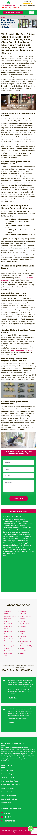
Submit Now (18, 498)
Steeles (6, 648)
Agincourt (7, 611)
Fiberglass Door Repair (9, 795)
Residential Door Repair (10, 781)
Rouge (22, 639)
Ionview (22, 629)
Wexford (22, 653)
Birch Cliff (23, 614)
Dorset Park (8, 624)
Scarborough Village (26, 646)
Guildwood (23, 626)
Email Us (8, 817)
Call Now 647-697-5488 (13, 12)
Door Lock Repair (7, 774)
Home (3, 16)
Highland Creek (9, 629)
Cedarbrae (7, 619)
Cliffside (22, 621)
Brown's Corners (25, 616)
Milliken (22, 634)
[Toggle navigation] (31, 12)
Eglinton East (24, 624)
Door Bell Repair (7, 770)
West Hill (23, 651)
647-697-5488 (10, 821)
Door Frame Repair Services (21, 350)
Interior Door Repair (8, 792)
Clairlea (22, 619)
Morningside (8, 636)
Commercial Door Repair (10, 785)
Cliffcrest (7, 621)
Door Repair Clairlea (11, 16)
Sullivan (22, 648)
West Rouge (8, 653)
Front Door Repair (7, 788)
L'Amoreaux (8, 631)
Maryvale (7, 634)
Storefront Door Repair (9, 799)
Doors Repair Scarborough (23, 830)
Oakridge (23, 636)
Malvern (22, 631)
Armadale (23, 611)
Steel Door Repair (7, 777)
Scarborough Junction (11, 646)
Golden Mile (8, 626)
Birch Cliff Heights (10, 616)
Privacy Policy (6, 803)
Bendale (7, 614)
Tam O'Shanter (9, 651)
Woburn (7, 656)
